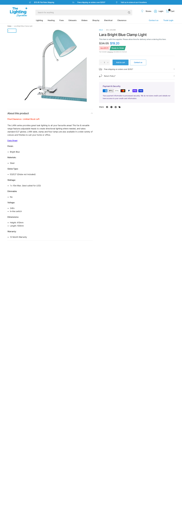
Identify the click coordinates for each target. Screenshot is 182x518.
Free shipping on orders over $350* (118, 69)
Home (9, 26)
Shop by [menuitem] (95, 20)
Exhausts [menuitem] (72, 20)
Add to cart (120, 62)
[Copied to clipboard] (119, 107)
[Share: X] (111, 107)
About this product (18, 113)
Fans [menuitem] (61, 20)
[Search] (129, 12)
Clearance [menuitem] (121, 20)
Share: (101, 107)
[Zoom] (88, 33)
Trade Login (168, 20)
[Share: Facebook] (107, 107)
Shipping (110, 52)
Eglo (101, 30)
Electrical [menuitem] (108, 20)
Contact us (153, 20)
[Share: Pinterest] (115, 107)
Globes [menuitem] (84, 20)
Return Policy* (110, 76)
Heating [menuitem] (51, 20)
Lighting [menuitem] (39, 20)
